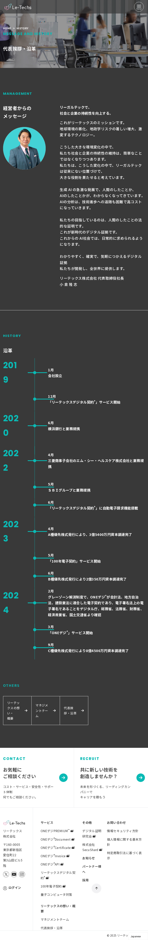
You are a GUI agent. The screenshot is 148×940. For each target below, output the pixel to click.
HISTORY (23, 28)
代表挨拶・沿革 (52, 928)
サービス (47, 822)
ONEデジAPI (51, 864)
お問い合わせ (116, 822)
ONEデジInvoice (54, 856)
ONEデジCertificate (56, 847)
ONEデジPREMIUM (55, 830)
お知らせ (88, 858)
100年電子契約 (52, 886)
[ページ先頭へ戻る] (96, 888)
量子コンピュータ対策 (56, 894)
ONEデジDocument (56, 839)
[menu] (139, 7)
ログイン (14, 887)
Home (7, 28)
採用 (85, 880)
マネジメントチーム (55, 919)
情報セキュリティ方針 (122, 830)
